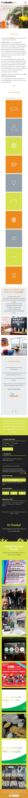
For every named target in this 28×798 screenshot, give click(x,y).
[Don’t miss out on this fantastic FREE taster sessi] (14, 751)
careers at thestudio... (6, 502)
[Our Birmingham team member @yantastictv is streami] (14, 572)
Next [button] (15, 411)
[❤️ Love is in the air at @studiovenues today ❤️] (14, 777)
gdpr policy (4, 504)
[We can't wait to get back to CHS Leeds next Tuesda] (14, 675)
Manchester (15, 443)
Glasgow (12, 445)
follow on (22, 473)
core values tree (18, 98)
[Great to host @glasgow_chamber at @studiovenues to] (14, 598)
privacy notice (11, 504)
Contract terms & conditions (18, 502)
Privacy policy (16, 795)
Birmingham (7, 443)
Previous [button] (12, 411)
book (7, 449)
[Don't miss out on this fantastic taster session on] (14, 700)
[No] (26, 793)
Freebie (14, 480)
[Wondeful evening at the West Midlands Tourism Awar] (14, 649)
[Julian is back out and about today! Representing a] (14, 623)
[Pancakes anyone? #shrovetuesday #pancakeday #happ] (14, 726)
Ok (10, 795)
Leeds (5, 445)
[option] (14, 382)
